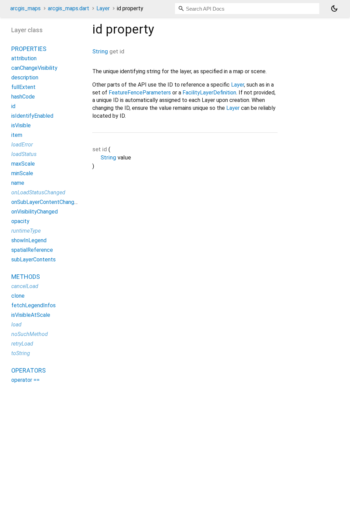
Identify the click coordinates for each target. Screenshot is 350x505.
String (100, 51)
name (17, 183)
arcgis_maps (25, 8)
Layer (103, 8)
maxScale (23, 163)
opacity (20, 221)
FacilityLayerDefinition (209, 92)
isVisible (21, 125)
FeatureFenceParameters (140, 92)
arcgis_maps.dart (68, 8)
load (16, 324)
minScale (22, 173)
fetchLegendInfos (33, 305)
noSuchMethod (29, 334)
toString (20, 353)
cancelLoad (24, 286)
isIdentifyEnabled (32, 116)
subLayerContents (33, 259)
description (24, 77)
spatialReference (32, 250)
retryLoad (22, 343)
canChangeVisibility (34, 68)
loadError (22, 144)
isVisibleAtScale (30, 315)
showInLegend (28, 240)
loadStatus (24, 154)
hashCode (23, 96)
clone (18, 296)
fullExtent (23, 87)
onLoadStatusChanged (38, 192)
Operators (28, 370)
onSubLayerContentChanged (45, 202)
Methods (25, 276)
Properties (28, 48)
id (13, 106)
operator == (25, 380)
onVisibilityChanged (34, 211)
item (16, 135)
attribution (24, 58)
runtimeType (26, 231)
